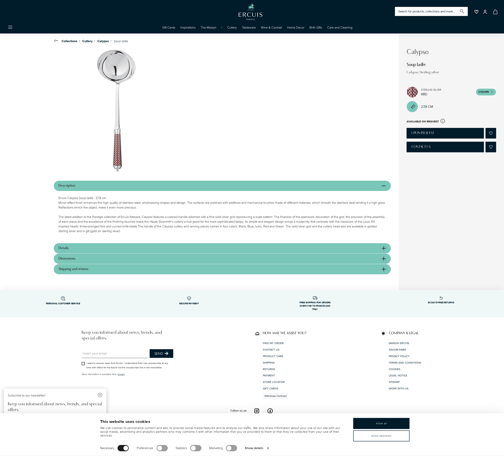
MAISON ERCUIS (399, 343)
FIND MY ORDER (273, 343)
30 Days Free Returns (441, 302)
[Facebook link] (270, 411)
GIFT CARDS (270, 388)
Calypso (103, 41)
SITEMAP (394, 382)
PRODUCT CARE (273, 356)
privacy (121, 374)
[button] (188, 29)
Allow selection (381, 435)
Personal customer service (63, 303)
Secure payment (189, 303)
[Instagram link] (257, 411)
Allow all (381, 423)
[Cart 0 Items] (494, 12)
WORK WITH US (398, 388)
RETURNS (269, 369)
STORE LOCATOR (274, 382)
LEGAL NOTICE (398, 375)
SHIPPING (269, 362)
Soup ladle (121, 41)
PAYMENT (269, 375)
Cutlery (87, 41)
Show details (254, 448)
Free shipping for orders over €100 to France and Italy (315, 306)
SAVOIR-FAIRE (397, 349)
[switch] (162, 448)
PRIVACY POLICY (399, 356)
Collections (69, 41)
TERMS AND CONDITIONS (405, 362)
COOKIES (394, 369)
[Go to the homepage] (250, 12)
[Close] (100, 395)
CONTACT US (271, 349)
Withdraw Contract (275, 396)
